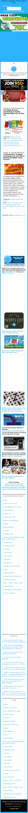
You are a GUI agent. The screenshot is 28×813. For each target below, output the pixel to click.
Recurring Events (9, 573)
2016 (12, 138)
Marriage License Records (12, 566)
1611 (8, 138)
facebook (9, 806)
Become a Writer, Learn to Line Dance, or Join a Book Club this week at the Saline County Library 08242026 (14, 693)
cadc (4, 140)
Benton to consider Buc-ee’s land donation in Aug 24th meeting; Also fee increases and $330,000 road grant (14, 674)
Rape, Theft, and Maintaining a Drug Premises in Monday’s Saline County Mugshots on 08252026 (12, 646)
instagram (14, 806)
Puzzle (4, 489)
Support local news (9, 517)
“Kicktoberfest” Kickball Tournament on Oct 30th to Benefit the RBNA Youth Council (14, 156)
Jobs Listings (8, 556)
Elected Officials (9, 586)
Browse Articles (20, 489)
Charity (13, 199)
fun (4, 204)
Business (14, 484)
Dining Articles (8, 542)
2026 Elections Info (9, 579)
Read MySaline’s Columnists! (13, 589)
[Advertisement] (14, 47)
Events (18, 137)
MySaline (14, 69)
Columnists (13, 487)
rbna (4, 208)
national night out (16, 140)
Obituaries (7, 559)
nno (4, 142)
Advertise (11, 489)
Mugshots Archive (9, 546)
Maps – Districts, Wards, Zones (13, 583)
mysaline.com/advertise (8, 273)
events (20, 203)
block (16, 138)
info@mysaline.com (19, 6)
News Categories (9, 527)
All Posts (6, 530)
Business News (8, 534)
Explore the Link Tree (10, 503)
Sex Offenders (8, 562)
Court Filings (7, 552)
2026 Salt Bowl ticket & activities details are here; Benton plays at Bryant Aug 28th (13, 681)
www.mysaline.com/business (13, 456)
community (14, 203)
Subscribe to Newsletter (11, 520)
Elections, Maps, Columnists (12, 576)
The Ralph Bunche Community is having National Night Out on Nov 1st (13, 112)
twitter (19, 806)
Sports (17, 485)
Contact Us (7, 513)
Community (19, 199)
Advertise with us (9, 510)
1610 (8, 203)
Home (5, 500)
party (7, 142)
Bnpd (20, 138)
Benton (13, 137)
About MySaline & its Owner (12, 507)
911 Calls (6, 549)
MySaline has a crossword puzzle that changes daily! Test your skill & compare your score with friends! (13, 409)
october (13, 204)
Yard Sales (21, 487)
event (8, 140)
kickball (8, 204)
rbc (21, 145)
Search (6, 524)
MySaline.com (7, 6)
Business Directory (9, 593)
